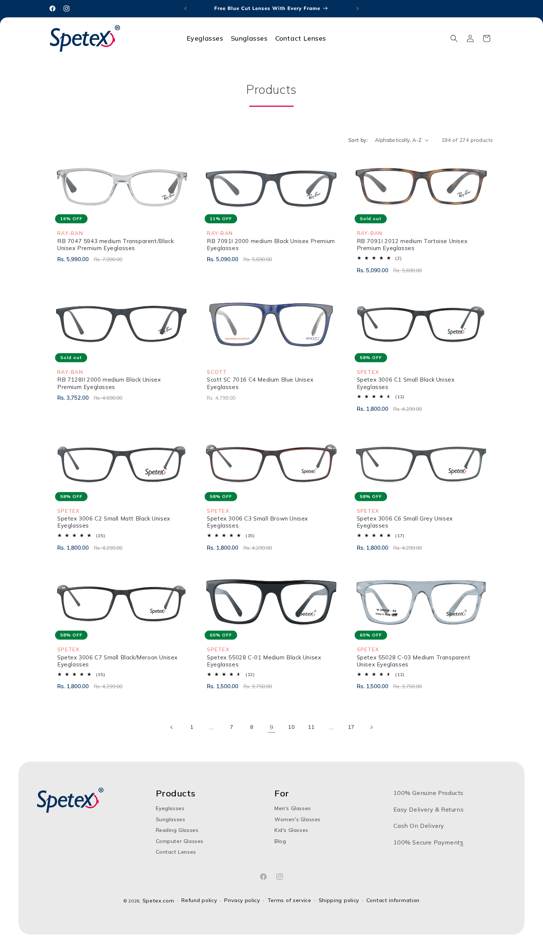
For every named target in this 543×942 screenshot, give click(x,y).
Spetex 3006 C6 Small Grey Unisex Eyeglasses (405, 522)
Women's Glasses (297, 819)
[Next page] (371, 727)
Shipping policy (339, 900)
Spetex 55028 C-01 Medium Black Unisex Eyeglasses (264, 661)
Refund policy (199, 900)
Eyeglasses (170, 808)
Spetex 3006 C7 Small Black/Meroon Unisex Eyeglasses (117, 661)
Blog (280, 841)
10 (291, 727)
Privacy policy (242, 900)
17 (351, 727)
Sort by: (358, 140)
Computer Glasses (180, 841)
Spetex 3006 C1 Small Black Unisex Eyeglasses (406, 383)
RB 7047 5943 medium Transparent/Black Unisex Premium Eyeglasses (115, 245)
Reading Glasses (177, 830)
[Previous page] (172, 727)
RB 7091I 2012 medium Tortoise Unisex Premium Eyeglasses (412, 245)
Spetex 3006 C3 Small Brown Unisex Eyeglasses (257, 522)
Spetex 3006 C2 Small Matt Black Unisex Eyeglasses (113, 522)
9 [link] (272, 727)
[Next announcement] (357, 8)
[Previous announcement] (185, 8)
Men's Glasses (292, 808)
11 (311, 727)
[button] (454, 38)
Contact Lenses (176, 852)
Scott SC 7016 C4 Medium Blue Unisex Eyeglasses (260, 383)
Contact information (393, 900)
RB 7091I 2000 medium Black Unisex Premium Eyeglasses (271, 245)
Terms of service (289, 900)
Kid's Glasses (291, 830)
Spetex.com (158, 900)
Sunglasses (170, 819)
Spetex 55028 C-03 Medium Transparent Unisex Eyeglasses (414, 661)
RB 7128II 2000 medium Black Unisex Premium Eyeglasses (109, 383)
